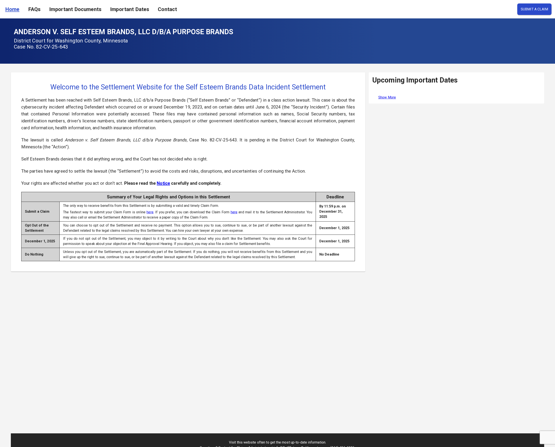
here (150, 212)
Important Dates (129, 9)
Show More (387, 97)
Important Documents (75, 9)
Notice (163, 183)
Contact (167, 9)
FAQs (34, 9)
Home (12, 9)
